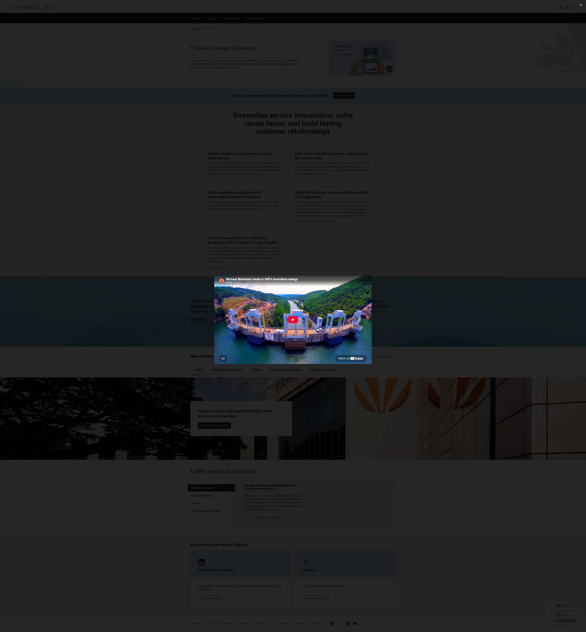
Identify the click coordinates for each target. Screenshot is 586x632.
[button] (581, 5)
